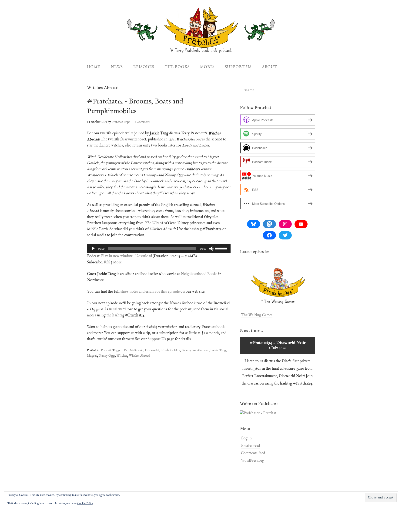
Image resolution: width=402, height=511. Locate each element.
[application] (159, 248)
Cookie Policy (85, 503)
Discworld (152, 350)
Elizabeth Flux (170, 350)
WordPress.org (252, 460)
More (117, 262)
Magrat (92, 356)
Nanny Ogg (107, 356)
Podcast (106, 350)
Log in (246, 438)
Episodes (143, 67)
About (269, 67)
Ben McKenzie (133, 350)
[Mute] (211, 248)
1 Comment (142, 122)
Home (93, 67)
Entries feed (250, 446)
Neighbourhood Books (199, 274)
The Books (177, 67)
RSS (107, 262)
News (117, 67)
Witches (122, 356)
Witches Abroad (139, 356)
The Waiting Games (256, 315)
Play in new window (117, 256)
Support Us (238, 67)
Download (143, 256)
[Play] (93, 248)
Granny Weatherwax (195, 350)
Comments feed (253, 453)
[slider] (221, 248)
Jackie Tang (218, 350)
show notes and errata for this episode (150, 291)
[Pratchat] (201, 50)
